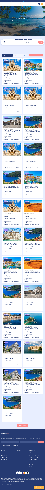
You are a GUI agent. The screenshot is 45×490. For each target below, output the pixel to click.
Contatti (30, 466)
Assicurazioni (31, 462)
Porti (30, 24)
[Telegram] (17, 471)
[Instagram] (22, 471)
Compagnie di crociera (5, 452)
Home (15, 24)
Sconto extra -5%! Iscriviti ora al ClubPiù (11, 83)
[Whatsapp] (14, 471)
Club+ (18, 452)
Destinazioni (25, 24)
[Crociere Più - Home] (21, 4)
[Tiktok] (25, 471)
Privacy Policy (31, 453)
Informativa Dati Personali (34, 455)
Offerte (19, 24)
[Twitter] (27, 471)
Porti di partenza (4, 453)
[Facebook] (20, 471)
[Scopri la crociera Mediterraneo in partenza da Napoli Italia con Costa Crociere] (12, 128)
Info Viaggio (31, 464)
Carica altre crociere (22, 425)
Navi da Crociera (4, 459)
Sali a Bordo (19, 450)
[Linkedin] (30, 471)
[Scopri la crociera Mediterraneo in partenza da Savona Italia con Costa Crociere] (33, 128)
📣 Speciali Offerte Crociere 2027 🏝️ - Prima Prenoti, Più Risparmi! (22, 1)
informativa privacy (14, 445)
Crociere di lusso (4, 457)
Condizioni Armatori (33, 459)
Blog (17, 453)
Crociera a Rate (32, 450)
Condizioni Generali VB (33, 457)
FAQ (30, 452)
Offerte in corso (4, 455)
